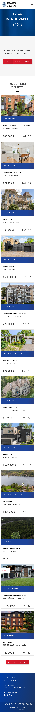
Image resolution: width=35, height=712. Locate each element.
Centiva (21, 709)
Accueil (8, 61)
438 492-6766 (11, 685)
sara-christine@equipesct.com (18, 687)
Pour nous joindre (22, 61)
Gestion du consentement (17, 707)
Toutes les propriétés (17, 662)
